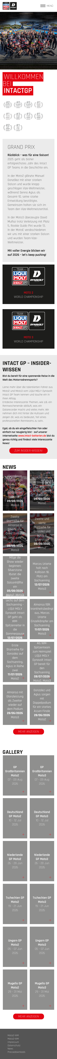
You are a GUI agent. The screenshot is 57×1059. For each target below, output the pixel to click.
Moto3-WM (13, 1038)
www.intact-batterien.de (32, 436)
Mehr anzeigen (28, 732)
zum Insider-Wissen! (28, 451)
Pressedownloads (16, 1052)
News (10, 1048)
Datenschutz (14, 1045)
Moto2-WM (13, 1035)
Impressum (13, 1042)
